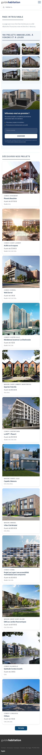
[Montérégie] (31, 49)
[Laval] (31, 62)
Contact (3, 748)
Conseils (22, 748)
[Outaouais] (31, 75)
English (3, 751)
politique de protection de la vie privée (16, 141)
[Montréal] (11, 49)
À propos (16, 748)
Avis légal (28, 748)
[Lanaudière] (11, 75)
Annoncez (10, 748)
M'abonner (21, 136)
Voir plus (21, 728)
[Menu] (39, 2)
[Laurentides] (11, 62)
